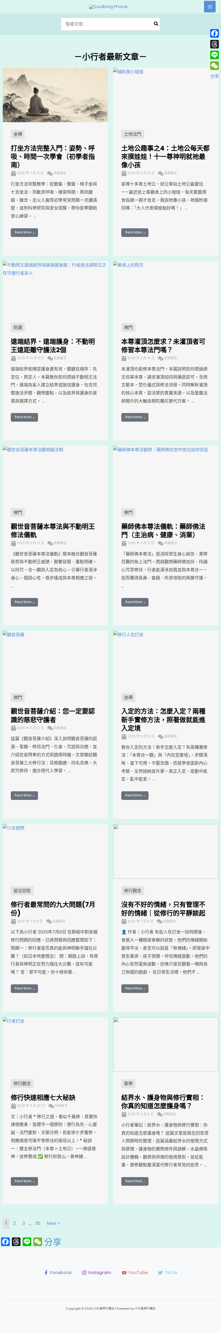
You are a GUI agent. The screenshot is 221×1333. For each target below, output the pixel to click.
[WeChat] (214, 65)
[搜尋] (156, 24)
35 (37, 1223)
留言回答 (22, 891)
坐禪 (17, 134)
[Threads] (214, 44)
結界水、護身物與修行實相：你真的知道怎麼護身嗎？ (163, 1101)
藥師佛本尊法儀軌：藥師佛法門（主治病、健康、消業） (163, 530)
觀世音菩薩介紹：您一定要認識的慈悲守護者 (53, 715)
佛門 (128, 327)
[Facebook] (214, 33)
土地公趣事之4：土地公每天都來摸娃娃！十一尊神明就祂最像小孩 (165, 156)
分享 (52, 1242)
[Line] (214, 55)
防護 (17, 327)
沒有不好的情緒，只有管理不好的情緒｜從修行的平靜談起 (163, 908)
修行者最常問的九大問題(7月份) (53, 908)
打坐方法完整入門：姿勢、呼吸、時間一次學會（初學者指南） (53, 156)
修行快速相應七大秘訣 (43, 1097)
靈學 (128, 1083)
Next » (53, 1223)
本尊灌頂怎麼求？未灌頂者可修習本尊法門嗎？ (163, 345)
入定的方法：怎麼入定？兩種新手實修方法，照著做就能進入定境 (163, 719)
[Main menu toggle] (210, 6)
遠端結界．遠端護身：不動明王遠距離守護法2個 (53, 345)
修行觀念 (132, 891)
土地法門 (132, 134)
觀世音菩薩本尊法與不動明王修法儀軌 (53, 530)
